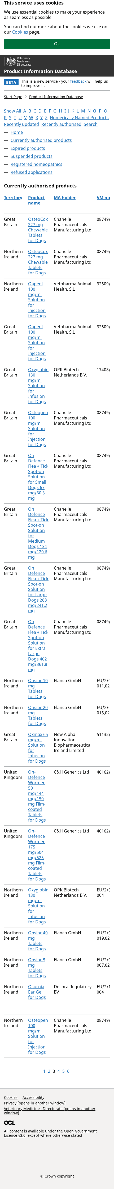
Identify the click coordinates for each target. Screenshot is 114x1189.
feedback (78, 81)
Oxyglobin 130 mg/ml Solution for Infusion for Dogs (38, 386)
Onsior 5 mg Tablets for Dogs (37, 968)
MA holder (65, 198)
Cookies (20, 32)
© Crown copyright (57, 1176)
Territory (13, 198)
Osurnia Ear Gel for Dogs (37, 992)
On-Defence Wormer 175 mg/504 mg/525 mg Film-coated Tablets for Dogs (37, 855)
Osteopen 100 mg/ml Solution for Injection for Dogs (38, 428)
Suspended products (31, 156)
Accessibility (33, 1097)
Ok (57, 44)
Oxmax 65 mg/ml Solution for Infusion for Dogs (38, 747)
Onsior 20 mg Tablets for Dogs (38, 715)
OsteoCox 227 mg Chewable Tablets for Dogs (38, 229)
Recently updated (21, 124)
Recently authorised (61, 124)
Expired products (28, 148)
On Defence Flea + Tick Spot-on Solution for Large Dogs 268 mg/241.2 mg (38, 589)
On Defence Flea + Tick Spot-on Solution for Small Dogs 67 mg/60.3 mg (38, 477)
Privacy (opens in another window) (34, 1103)
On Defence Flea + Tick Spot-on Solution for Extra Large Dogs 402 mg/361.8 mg (38, 645)
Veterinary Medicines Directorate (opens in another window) (49, 1110)
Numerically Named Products (79, 118)
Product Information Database (40, 71)
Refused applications (31, 172)
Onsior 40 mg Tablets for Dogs (38, 941)
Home (17, 132)
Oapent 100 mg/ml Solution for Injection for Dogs (37, 300)
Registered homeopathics (36, 164)
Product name (36, 200)
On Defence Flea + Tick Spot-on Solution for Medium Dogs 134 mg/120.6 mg (38, 533)
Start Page (13, 96)
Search (91, 124)
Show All (12, 111)
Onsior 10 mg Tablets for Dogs (38, 688)
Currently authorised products (41, 140)
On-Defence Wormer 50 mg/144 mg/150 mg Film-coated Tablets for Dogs (37, 796)
